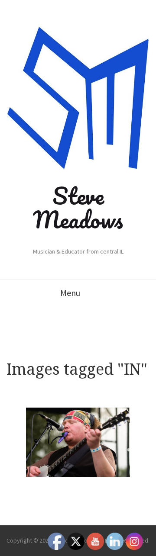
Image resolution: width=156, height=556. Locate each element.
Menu (70, 292)
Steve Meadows (78, 207)
